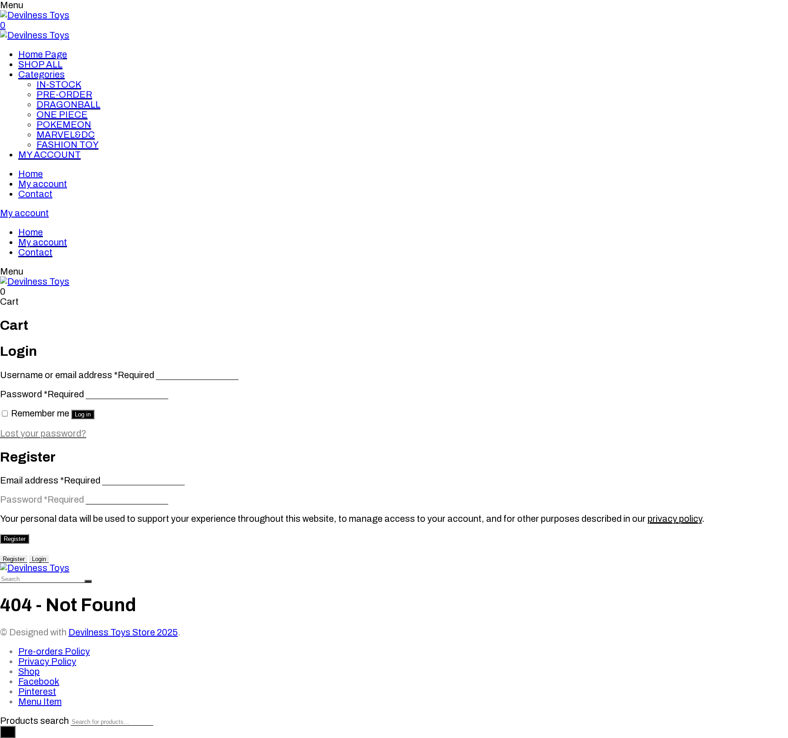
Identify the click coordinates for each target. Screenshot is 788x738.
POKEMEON (63, 125)
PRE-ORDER (64, 94)
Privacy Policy (47, 661)
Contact (35, 194)
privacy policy (675, 519)
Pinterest (37, 691)
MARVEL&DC (65, 135)
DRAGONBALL (68, 104)
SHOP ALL (40, 64)
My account (42, 184)
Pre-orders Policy (54, 651)
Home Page (42, 54)
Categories (41, 74)
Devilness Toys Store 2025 (123, 632)
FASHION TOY (67, 145)
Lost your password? (43, 433)
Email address (50, 480)
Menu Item (40, 701)
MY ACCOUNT (49, 155)
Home (30, 174)
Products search (34, 721)
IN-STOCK (58, 84)
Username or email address (77, 375)
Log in (83, 414)
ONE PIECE (62, 114)
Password (42, 394)
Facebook (38, 681)
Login (39, 559)
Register (15, 538)
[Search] (8, 732)
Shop (29, 671)
